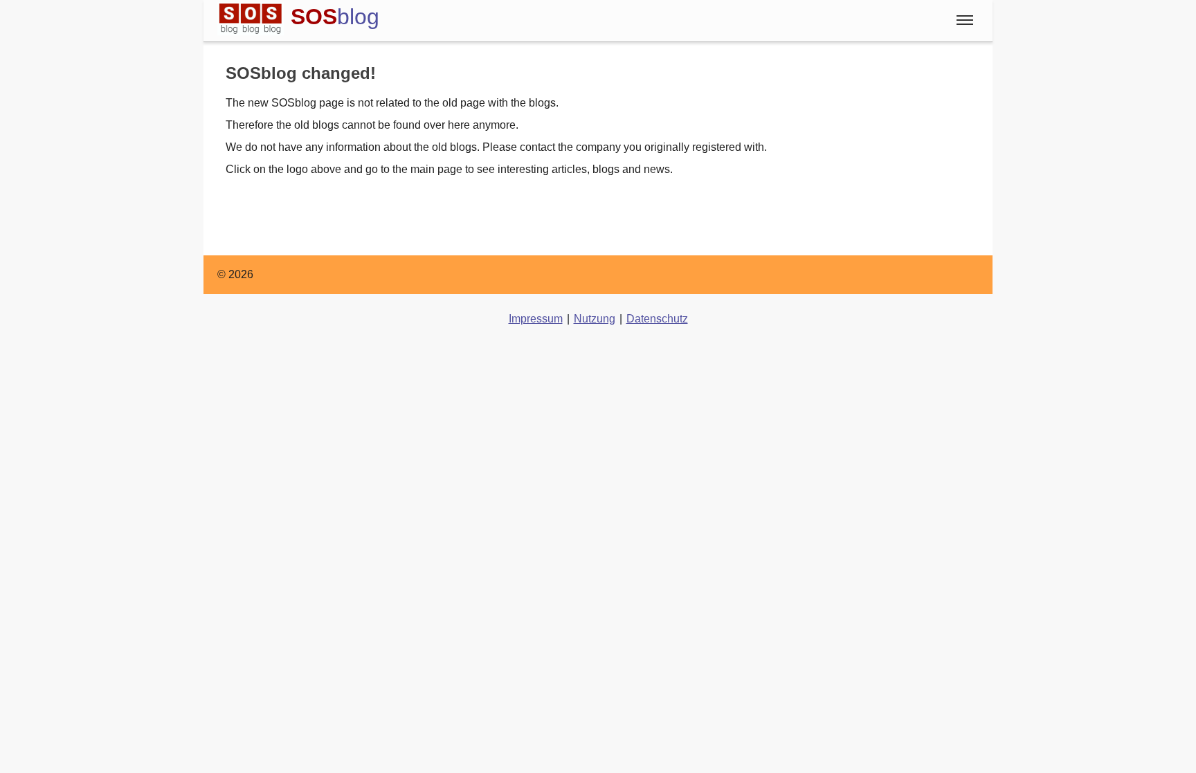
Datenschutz (657, 319)
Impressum (536, 319)
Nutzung (594, 319)
